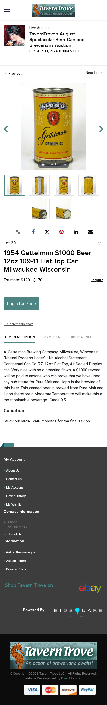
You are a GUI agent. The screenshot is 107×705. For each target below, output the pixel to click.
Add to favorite (100, 243)
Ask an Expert (16, 561)
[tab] (19, 339)
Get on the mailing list (21, 552)
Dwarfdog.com (71, 678)
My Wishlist (14, 505)
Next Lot (93, 73)
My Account (14, 488)
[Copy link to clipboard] (18, 232)
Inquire (97, 280)
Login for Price (21, 303)
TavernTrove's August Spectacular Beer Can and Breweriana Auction (57, 39)
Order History (16, 496)
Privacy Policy (16, 569)
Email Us (15, 534)
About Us (12, 471)
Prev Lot (14, 73)
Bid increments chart (18, 324)
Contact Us (14, 479)
